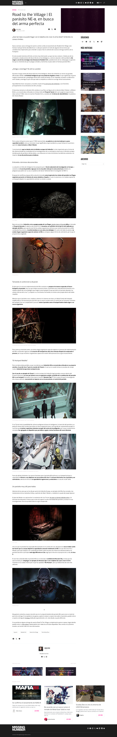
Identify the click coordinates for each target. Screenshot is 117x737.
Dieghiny (82, 715)
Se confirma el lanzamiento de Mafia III (26, 703)
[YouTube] (85, 2)
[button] (99, 2)
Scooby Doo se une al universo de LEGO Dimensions (88, 706)
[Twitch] (88, 2)
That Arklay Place (45, 632)
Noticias (14, 10)
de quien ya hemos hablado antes (59, 497)
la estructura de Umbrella (51, 84)
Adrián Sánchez (51, 719)
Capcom (15, 632)
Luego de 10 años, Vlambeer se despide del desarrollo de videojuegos (61, 671)
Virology (27, 618)
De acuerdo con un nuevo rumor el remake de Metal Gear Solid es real (57, 708)
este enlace (25, 624)
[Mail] (76, 2)
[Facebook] (79, 2)
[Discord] (90, 2)
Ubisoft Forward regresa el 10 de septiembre (24, 671)
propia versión (38, 224)
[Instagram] (81, 2)
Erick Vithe (18, 29)
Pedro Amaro (19, 711)
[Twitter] (83, 2)
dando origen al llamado (60, 224)
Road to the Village (34, 632)
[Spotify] (92, 2)
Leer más (37, 711)
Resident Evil (23, 632)
